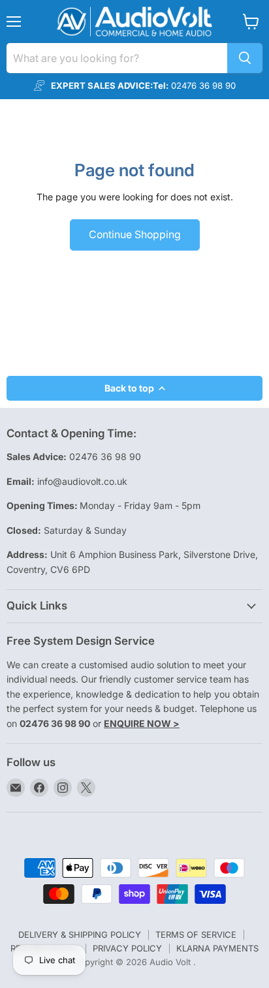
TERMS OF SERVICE (195, 934)
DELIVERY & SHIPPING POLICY (79, 934)
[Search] (244, 58)
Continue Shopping (135, 234)
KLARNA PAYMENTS (217, 948)
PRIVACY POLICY (127, 948)
